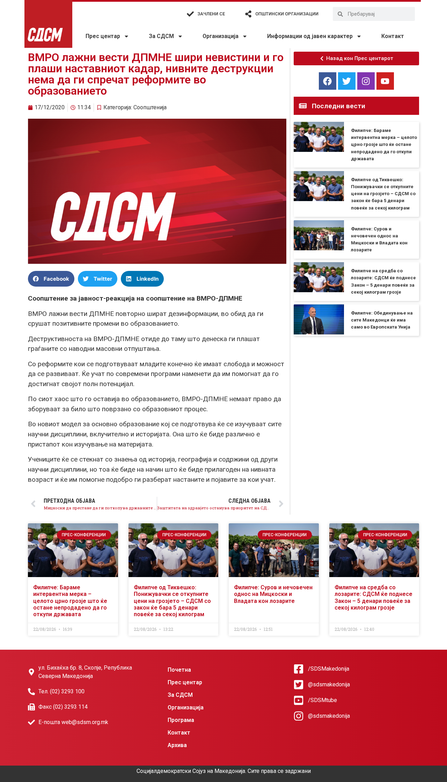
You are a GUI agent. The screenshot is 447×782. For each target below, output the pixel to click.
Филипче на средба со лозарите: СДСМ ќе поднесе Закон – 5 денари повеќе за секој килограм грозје (373, 597)
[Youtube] (385, 81)
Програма (181, 720)
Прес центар (103, 36)
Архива (177, 745)
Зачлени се (211, 13)
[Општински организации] (248, 13)
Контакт (392, 36)
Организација (221, 36)
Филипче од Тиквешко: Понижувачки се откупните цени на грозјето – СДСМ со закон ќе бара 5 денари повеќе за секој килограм (383, 194)
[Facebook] (327, 81)
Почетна (179, 669)
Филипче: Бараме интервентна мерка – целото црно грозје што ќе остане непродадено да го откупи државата (384, 144)
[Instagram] (366, 81)
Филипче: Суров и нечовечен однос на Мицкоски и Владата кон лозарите (273, 594)
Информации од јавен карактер (310, 36)
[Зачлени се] (190, 13)
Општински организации (286, 13)
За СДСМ (161, 36)
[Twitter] (347, 81)
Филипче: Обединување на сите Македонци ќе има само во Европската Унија (382, 320)
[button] (51, 279)
